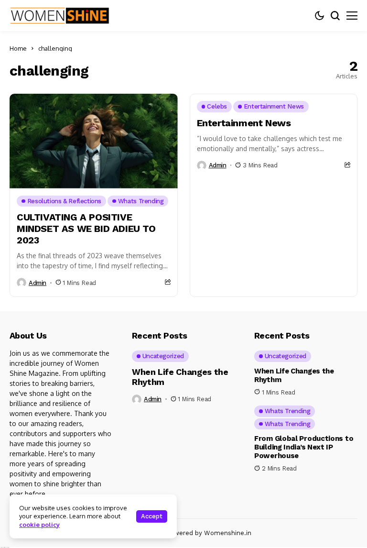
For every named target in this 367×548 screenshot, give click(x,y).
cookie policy (39, 524)
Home (18, 48)
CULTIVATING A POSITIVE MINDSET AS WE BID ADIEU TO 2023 (86, 228)
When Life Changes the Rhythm (180, 377)
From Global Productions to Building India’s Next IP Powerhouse (303, 447)
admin (37, 282)
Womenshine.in (227, 533)
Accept (151, 516)
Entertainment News (244, 123)
